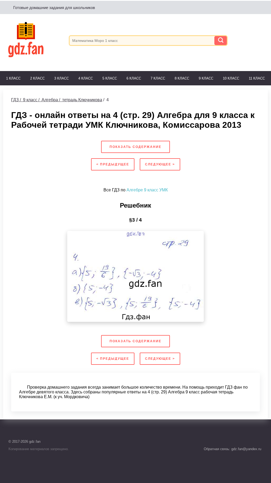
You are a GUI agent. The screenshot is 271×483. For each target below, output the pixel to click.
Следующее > (160, 164)
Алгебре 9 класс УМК (147, 190)
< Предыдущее (112, 164)
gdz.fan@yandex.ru (245, 449)
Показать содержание (135, 147)
